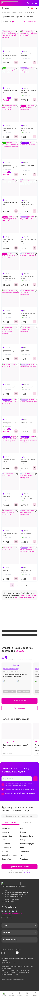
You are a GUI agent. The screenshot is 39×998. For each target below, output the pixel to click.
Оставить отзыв (20, 701)
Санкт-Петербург (27, 844)
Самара (6, 8)
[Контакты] (36, 8)
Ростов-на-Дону (26, 836)
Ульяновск (24, 851)
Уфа (21, 855)
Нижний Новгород (9, 855)
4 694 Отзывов (19, 659)
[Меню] (36, 3)
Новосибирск (7, 859)
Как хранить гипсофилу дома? (15, 745)
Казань (4, 840)
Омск (22, 828)
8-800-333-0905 (27, 873)
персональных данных (19, 785)
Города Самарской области (19, 867)
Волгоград (6, 828)
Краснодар (6, 844)
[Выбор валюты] (28, 8)
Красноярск (6, 847)
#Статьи (15, 742)
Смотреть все (19, 708)
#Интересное (7, 742)
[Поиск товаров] (28, 3)
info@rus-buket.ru (10, 907)
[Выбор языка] (32, 8)
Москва (5, 851)
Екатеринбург (7, 836)
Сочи (22, 847)
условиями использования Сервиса (23, 789)
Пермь (23, 832)
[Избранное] (32, 3)
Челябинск (24, 859)
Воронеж (5, 832)
